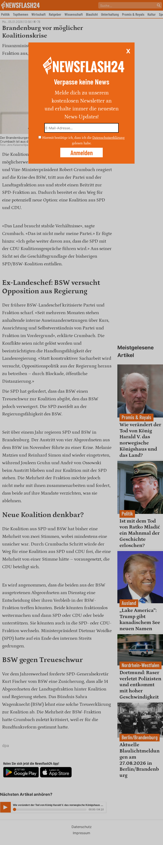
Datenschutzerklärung (108, 138)
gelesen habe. (81, 143)
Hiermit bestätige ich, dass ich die (67, 138)
